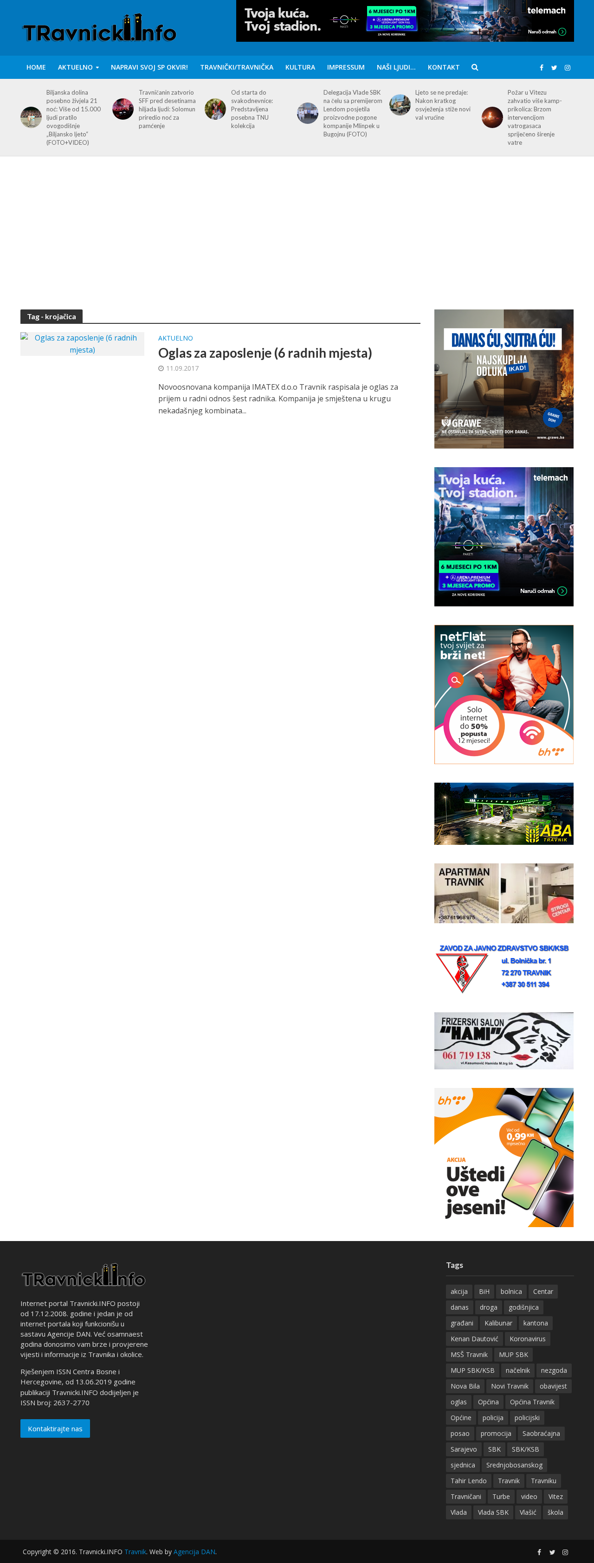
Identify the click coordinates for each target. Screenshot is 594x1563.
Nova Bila (465, 1386)
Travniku (543, 1480)
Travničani (466, 1496)
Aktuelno (75, 67)
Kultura (300, 67)
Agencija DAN (194, 1551)
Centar (543, 1291)
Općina (488, 1401)
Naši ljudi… (396, 67)
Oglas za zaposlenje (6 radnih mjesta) (265, 352)
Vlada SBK (493, 1512)
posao (460, 1433)
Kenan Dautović (474, 1338)
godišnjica (524, 1307)
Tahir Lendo (469, 1480)
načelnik (518, 1370)
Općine (461, 1417)
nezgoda (554, 1370)
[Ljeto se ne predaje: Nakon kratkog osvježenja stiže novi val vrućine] (398, 105)
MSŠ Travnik (469, 1354)
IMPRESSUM (346, 67)
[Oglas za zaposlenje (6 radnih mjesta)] (82, 343)
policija (493, 1417)
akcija (459, 1291)
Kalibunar (498, 1323)
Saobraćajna (541, 1433)
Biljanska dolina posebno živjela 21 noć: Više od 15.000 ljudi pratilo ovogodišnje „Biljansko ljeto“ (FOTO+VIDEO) (73, 117)
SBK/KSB (525, 1449)
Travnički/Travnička (236, 67)
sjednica (463, 1464)
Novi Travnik (510, 1386)
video (529, 1496)
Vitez (556, 1496)
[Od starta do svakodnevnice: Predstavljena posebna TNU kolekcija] (214, 109)
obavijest (553, 1386)
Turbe (501, 1496)
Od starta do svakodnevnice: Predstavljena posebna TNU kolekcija (252, 109)
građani (462, 1323)
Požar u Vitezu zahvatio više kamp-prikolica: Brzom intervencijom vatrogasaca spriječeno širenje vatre (535, 117)
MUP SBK (513, 1354)
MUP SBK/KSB (473, 1370)
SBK (494, 1449)
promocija (496, 1433)
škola (555, 1512)
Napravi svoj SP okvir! (149, 67)
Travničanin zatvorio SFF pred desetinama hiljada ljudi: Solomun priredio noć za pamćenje (167, 109)
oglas (459, 1401)
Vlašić (528, 1512)
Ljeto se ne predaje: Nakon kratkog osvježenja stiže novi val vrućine (443, 105)
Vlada (459, 1512)
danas (460, 1307)
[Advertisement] (297, 240)
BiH (484, 1291)
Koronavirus (528, 1338)
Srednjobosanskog (514, 1464)
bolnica (511, 1291)
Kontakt (444, 67)
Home (36, 67)
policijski (527, 1417)
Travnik (509, 1480)
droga (488, 1307)
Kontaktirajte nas (55, 1428)
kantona (535, 1323)
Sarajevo (464, 1449)
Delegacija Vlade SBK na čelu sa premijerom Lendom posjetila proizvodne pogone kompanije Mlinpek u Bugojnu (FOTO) (352, 113)
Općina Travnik (532, 1401)
